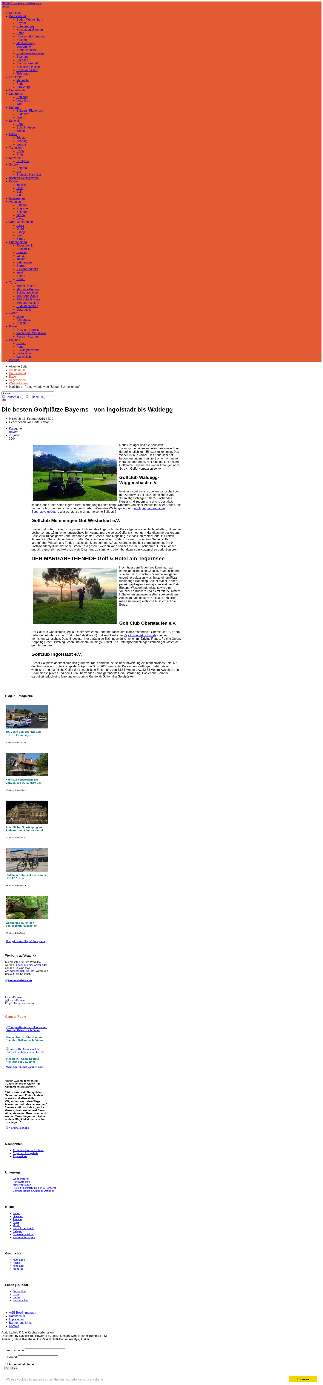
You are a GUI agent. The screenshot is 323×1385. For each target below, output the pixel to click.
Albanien (15, 201)
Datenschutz (17, 1316)
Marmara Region (27, 289)
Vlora (20, 218)
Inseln (20, 272)
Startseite (15, 12)
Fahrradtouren (21, 1181)
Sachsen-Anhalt (27, 63)
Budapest (22, 114)
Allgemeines (20, 1156)
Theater (17, 1219)
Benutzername (14, 1350)
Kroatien (14, 181)
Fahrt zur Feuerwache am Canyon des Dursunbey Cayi (24, 781)
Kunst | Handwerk (23, 1228)
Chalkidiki (23, 248)
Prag (19, 154)
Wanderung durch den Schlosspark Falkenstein (21, 924)
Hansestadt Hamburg (30, 36)
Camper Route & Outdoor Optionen (34, 1190)
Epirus (20, 275)
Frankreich (16, 76)
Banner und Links (20, 1322)
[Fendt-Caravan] (15, 1000)
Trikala (20, 259)
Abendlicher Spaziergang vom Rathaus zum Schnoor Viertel (25, 829)
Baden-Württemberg (29, 19)
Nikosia (21, 323)
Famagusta (23, 319)
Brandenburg (25, 26)
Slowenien (16, 157)
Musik (16, 1225)
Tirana (20, 215)
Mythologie (19, 1259)
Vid (18, 194)
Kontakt (14, 1326)
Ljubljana (22, 161)
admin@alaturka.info (22, 970)
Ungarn (14, 107)
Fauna (16, 1297)
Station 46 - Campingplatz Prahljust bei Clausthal (22, 1060)
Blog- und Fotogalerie (25, 1153)
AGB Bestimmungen (22, 1312)
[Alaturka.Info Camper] (17, 1127)
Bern (19, 124)
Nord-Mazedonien (21, 221)
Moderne (18, 1268)
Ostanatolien (24, 309)
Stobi (19, 235)
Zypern (13, 313)
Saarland (22, 56)
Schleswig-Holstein (29, 66)
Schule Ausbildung (23, 1234)
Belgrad (21, 168)
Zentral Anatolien (27, 302)
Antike (16, 1262)
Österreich (16, 93)
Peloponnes (24, 262)
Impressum (16, 1319)
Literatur (18, 1216)
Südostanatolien (27, 306)
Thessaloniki (24, 245)
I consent (303, 1379)
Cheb (20, 151)
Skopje (21, 232)
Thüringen (23, 73)
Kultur (16, 1213)
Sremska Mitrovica (28, 174)
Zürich (20, 130)
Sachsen (22, 60)
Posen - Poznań (27, 336)
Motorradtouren (22, 1184)
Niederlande (17, 90)
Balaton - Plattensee (29, 110)
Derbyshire (23, 353)
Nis (18, 171)
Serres (20, 265)
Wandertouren (21, 1178)
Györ (19, 117)
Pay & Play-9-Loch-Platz (140, 635)
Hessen (21, 39)
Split (19, 191)
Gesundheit (19, 1291)
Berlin (20, 33)
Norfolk (21, 343)
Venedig (21, 141)
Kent (19, 346)
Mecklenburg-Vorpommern (25, 45)
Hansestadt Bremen (29, 29)
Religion (17, 1231)
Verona (21, 144)
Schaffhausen (25, 127)
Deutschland (17, 16)
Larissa (21, 255)
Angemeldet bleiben (22, 1364)
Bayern (21, 23)
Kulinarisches (20, 1300)
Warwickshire (25, 356)
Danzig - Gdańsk (27, 329)
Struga (20, 238)
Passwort (10, 1357)
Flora (16, 1294)
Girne (20, 316)
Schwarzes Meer (27, 292)
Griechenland (18, 242)
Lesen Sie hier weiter (28, 964)
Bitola (20, 225)
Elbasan (21, 205)
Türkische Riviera (28, 299)
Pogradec (22, 208)
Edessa (21, 252)
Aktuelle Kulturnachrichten (28, 1150)
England (14, 339)
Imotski (21, 184)
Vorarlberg (23, 100)
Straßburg (23, 87)
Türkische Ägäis (27, 296)
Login (5, 6)
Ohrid (20, 228)
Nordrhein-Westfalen (30, 53)
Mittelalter (18, 1265)
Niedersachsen (26, 50)
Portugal (14, 360)
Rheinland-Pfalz (27, 70)
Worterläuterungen (24, 1237)
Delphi (20, 279)
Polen (13, 326)
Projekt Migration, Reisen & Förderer (34, 1187)
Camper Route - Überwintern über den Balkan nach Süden (24, 1038)
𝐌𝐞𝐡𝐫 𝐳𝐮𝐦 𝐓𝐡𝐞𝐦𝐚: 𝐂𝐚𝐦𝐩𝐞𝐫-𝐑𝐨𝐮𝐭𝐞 (25, 1066)
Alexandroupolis (27, 269)
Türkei (13, 282)
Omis (19, 188)
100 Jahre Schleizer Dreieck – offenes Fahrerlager (24, 733)
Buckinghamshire (28, 350)
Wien (19, 103)
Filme (16, 1222)
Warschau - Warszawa (31, 333)
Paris (19, 83)
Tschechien (16, 147)
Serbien (14, 164)
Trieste (20, 137)
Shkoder (22, 211)
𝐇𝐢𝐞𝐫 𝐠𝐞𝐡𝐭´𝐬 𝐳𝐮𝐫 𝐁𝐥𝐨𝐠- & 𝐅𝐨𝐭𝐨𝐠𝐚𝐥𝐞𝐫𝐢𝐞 (25, 941)
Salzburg (22, 97)
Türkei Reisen (25, 286)
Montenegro (17, 198)
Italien (13, 134)
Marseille (22, 80)
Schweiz (14, 120)
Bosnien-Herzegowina (24, 178)
